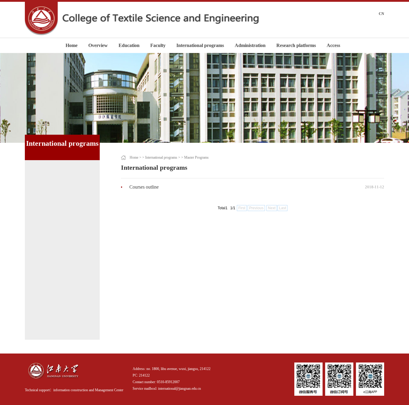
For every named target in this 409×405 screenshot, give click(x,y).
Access (333, 45)
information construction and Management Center (88, 390)
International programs (200, 45)
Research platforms (296, 45)
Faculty (158, 45)
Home (72, 45)
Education (129, 45)
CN (381, 14)
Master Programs (196, 157)
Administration (250, 45)
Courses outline (144, 186)
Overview (98, 45)
